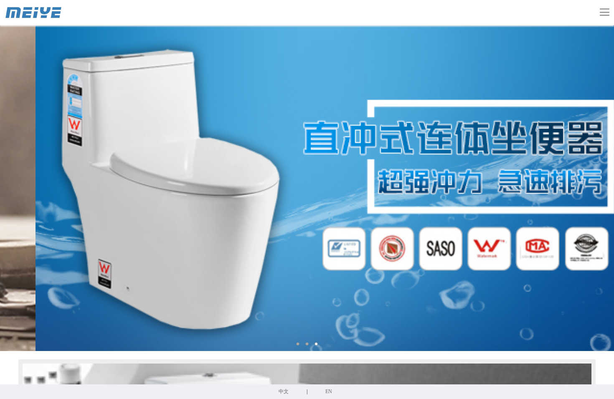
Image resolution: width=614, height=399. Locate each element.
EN (328, 391)
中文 (284, 391)
